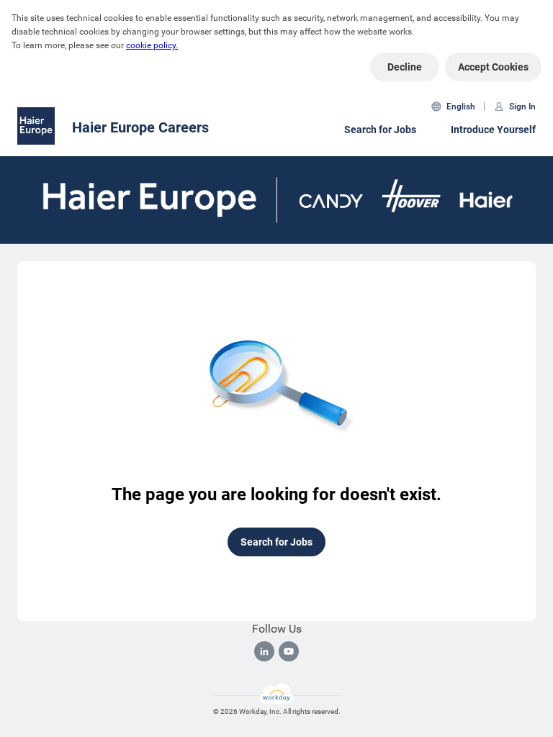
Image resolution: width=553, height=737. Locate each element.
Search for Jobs (380, 129)
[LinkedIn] (264, 651)
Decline (404, 67)
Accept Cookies (493, 67)
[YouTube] (289, 651)
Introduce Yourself (493, 129)
